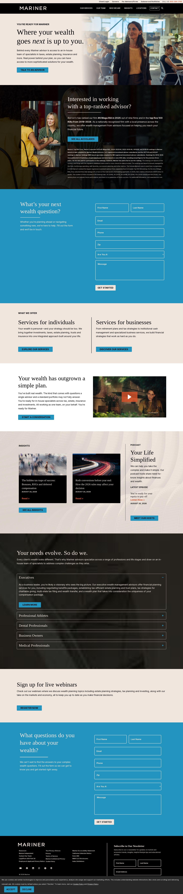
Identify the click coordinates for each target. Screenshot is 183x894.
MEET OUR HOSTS (144, 518)
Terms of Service (52, 856)
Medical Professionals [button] (34, 645)
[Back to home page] (33, 9)
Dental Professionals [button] (33, 625)
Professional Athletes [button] (33, 616)
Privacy (48, 853)
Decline (27, 889)
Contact (154, 8)
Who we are (114, 8)
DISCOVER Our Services (114, 349)
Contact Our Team (25, 856)
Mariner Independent (26, 853)
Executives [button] (26, 577)
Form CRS (75, 856)
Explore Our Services (35, 349)
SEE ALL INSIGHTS (33, 510)
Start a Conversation (36, 417)
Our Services (86, 8)
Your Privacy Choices (53, 851)
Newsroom (22, 851)
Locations (141, 8)
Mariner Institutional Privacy (55, 859)
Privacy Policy (93, 884)
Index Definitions (78, 861)
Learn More (30, 604)
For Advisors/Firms (130, 1)
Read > (26, 498)
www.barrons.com (156, 177)
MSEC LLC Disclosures (80, 858)
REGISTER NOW (29, 708)
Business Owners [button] (31, 635)
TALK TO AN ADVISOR (33, 70)
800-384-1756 (176, 1)
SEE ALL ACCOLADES (82, 139)
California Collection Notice (81, 853)
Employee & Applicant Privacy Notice (32, 861)
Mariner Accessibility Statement (83, 851)
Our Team (100, 8)
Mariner (31, 844)
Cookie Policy (50, 861)
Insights (128, 8)
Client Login (104, 1)
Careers (115, 1)
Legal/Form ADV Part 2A (27, 858)
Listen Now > (137, 500)
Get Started (105, 287)
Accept (10, 889)
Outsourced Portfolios (150, 1)
